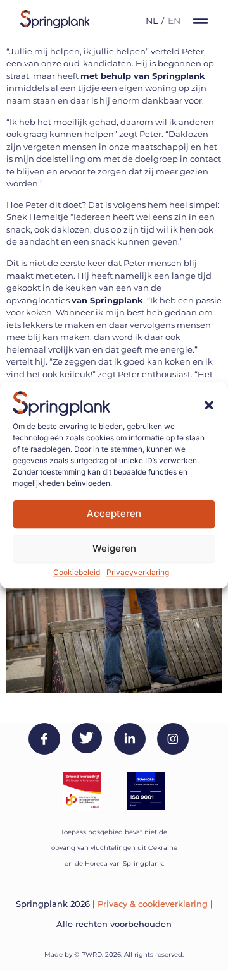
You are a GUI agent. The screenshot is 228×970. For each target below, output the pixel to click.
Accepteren (114, 514)
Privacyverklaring (137, 572)
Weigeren (114, 549)
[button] (209, 405)
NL (152, 21)
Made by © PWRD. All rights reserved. (114, 954)
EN (174, 21)
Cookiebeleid (76, 572)
